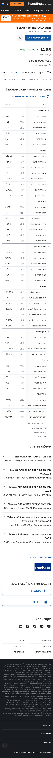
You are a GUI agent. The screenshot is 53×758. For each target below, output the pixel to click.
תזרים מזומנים (14, 79)
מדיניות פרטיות (46, 734)
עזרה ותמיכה (19, 652)
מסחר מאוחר (43, 65)
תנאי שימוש (47, 725)
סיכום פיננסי (46, 79)
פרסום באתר (19, 646)
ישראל (27, 10)
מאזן (23, 79)
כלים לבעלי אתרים (43, 652)
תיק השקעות (46, 646)
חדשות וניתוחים (28, 72)
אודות (22, 640)
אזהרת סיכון (47, 743)
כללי (48, 72)
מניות (47, 10)
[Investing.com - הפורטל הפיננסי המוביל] (37, 3)
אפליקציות (46, 640)
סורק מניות (38, 10)
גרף (41, 72)
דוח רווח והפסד (34, 79)
